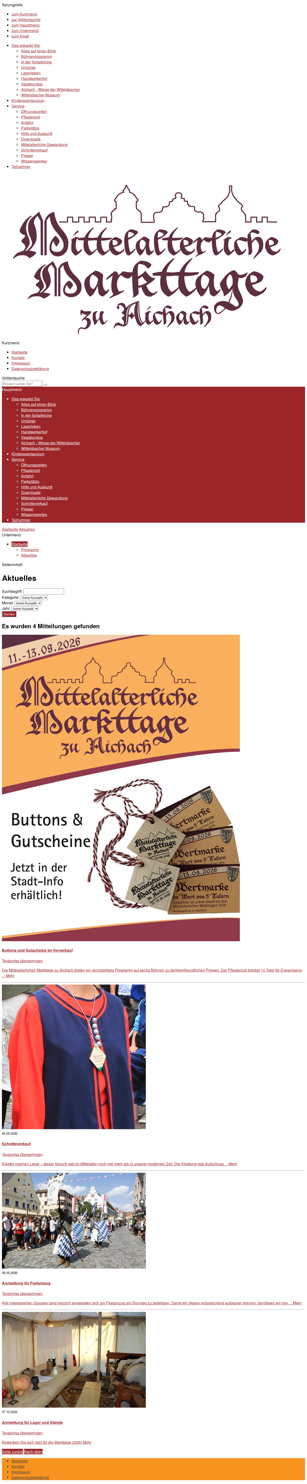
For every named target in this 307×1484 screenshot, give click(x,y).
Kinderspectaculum (28, 100)
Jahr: (6, 608)
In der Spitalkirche (36, 62)
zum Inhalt (20, 36)
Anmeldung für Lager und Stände (32, 1422)
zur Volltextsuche (26, 19)
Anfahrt (27, 122)
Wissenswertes (34, 161)
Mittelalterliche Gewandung (44, 144)
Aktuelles (27, 529)
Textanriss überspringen (22, 960)
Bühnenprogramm (36, 56)
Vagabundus (32, 84)
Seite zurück (12, 1451)
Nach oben (33, 1451)
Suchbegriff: (12, 591)
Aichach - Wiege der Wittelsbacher (50, 89)
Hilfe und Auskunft (36, 133)
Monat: (7, 603)
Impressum (21, 363)
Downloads (31, 139)
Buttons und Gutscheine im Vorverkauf (37, 950)
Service (18, 106)
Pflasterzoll (30, 117)
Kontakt (18, 357)
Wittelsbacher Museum (40, 95)
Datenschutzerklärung (30, 368)
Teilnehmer (21, 166)
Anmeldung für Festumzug (26, 1283)
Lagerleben (31, 73)
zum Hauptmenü (26, 25)
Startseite (20, 352)
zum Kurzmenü (24, 14)
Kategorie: (10, 597)
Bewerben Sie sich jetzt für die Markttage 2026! (46, 1442)
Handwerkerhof (34, 78)
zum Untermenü (25, 30)
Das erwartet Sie (26, 45)
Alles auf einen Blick (38, 51)
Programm (30, 549)
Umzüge (28, 67)
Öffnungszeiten (34, 111)
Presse (27, 155)
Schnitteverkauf (34, 150)
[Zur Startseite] (146, 337)
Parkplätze (30, 128)
